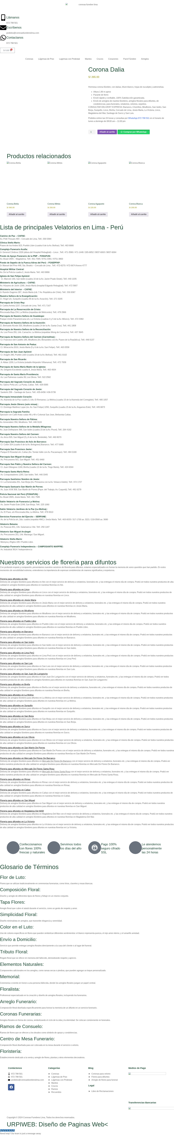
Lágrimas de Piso (46, 59)
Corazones (113, 59)
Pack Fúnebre (129, 59)
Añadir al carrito (107, 132)
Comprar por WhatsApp (134, 132)
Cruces (100, 59)
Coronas (29, 59)
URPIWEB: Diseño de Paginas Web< (57, 1124)
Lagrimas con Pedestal (69, 59)
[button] (133, 132)
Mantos (88, 59)
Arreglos (145, 59)
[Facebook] (11, 1087)
